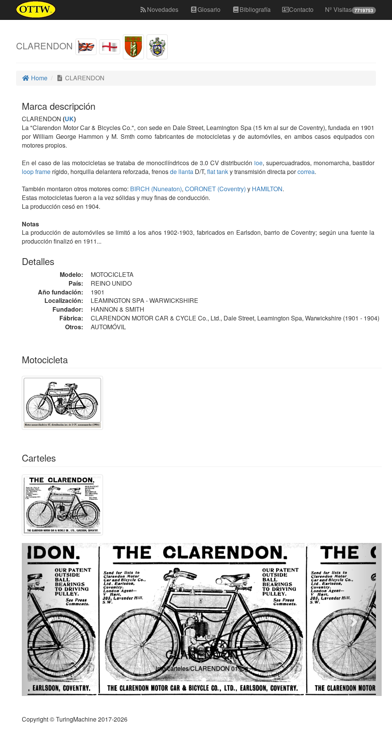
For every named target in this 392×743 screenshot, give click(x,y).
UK (69, 118)
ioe (258, 162)
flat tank (217, 171)
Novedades (162, 9)
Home (38, 77)
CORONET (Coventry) (214, 188)
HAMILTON (266, 188)
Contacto (301, 9)
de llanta (181, 171)
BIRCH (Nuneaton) (155, 188)
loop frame (36, 171)
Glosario (209, 9)
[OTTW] (36, 9)
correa (306, 171)
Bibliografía (255, 9)
